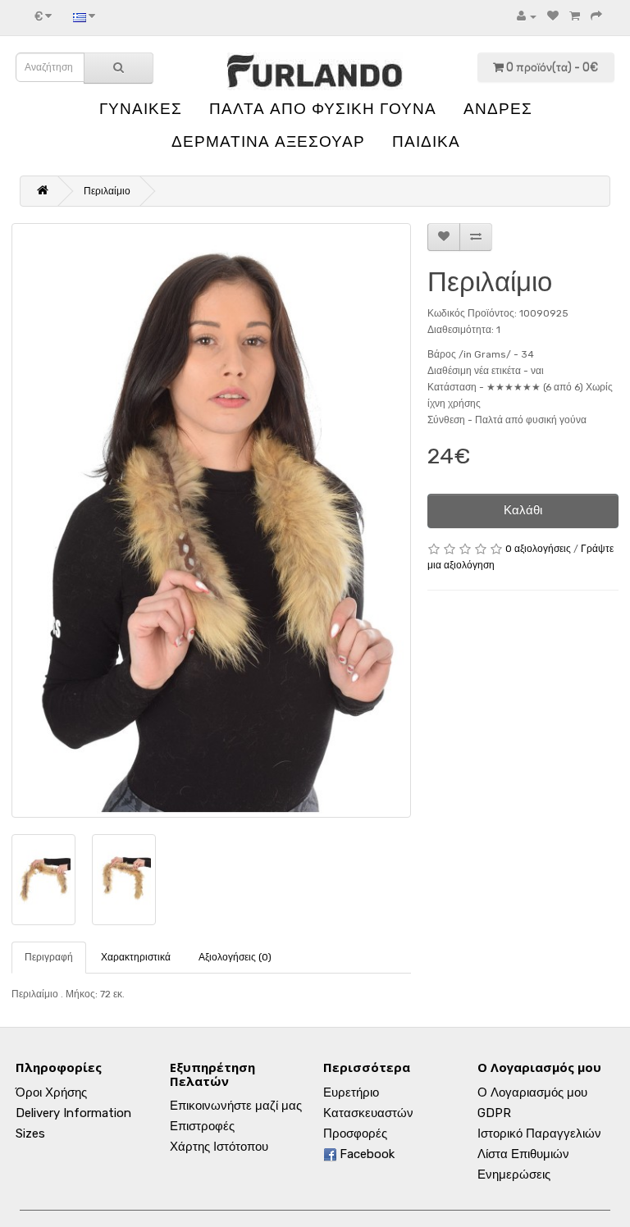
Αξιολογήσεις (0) (235, 957)
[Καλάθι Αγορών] (574, 16)
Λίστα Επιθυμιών (523, 1154)
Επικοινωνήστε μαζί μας (236, 1105)
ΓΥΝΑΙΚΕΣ (140, 108)
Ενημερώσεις (513, 1174)
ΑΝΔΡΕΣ (497, 108)
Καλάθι (523, 510)
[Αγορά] (596, 16)
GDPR (494, 1113)
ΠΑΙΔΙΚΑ (426, 141)
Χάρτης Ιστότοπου (219, 1146)
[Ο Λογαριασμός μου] (526, 16)
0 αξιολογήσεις (538, 548)
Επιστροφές (202, 1126)
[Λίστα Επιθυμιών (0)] (553, 16)
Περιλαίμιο (107, 191)
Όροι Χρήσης (51, 1092)
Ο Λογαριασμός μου (532, 1092)
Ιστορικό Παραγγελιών (539, 1133)
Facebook (365, 1154)
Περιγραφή (49, 957)
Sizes (30, 1133)
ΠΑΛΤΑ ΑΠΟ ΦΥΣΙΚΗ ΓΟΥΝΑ (322, 108)
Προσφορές (355, 1133)
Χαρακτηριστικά (136, 957)
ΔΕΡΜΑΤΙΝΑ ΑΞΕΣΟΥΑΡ (268, 141)
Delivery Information (73, 1113)
